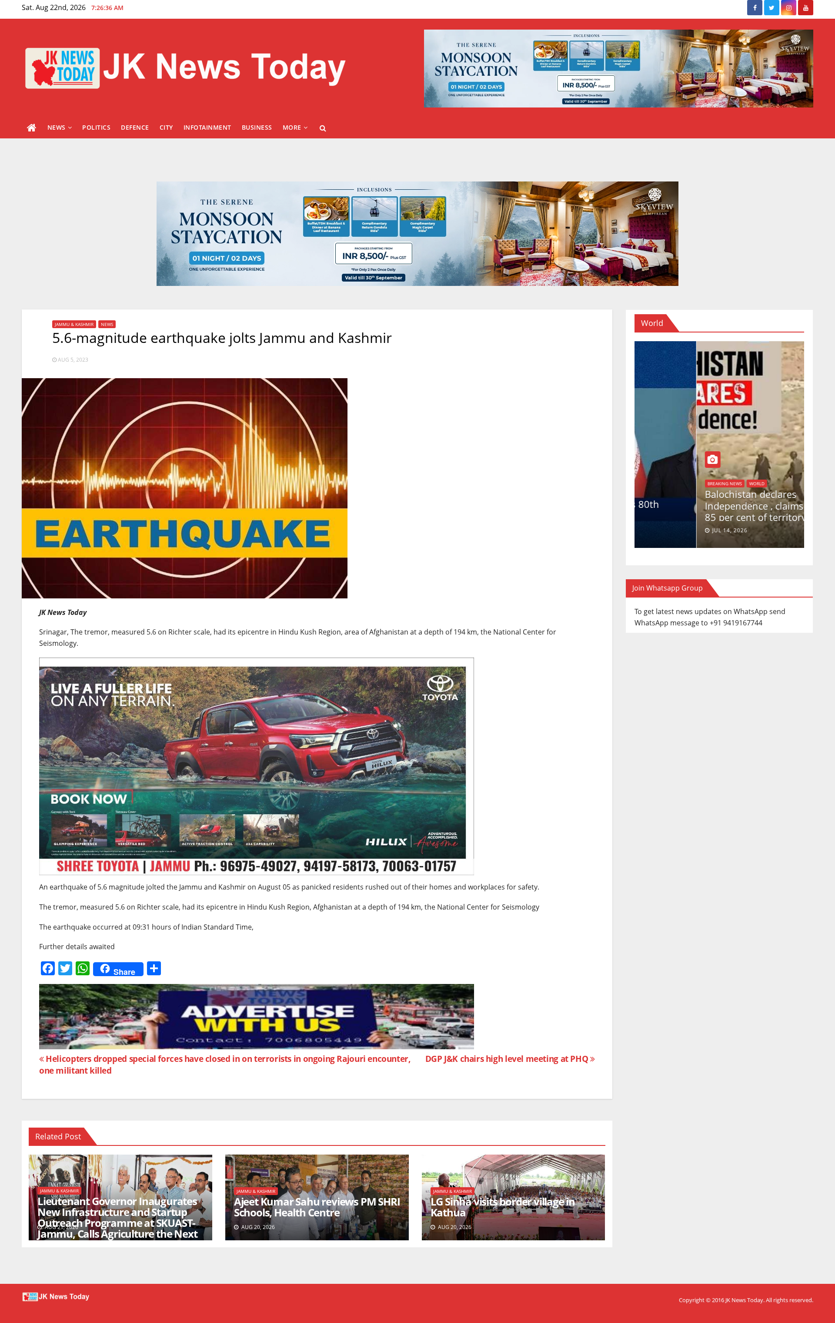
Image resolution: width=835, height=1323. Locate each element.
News (56, 127)
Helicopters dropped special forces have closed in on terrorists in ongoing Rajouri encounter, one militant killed (225, 1064)
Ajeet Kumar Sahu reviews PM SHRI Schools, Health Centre (317, 1206)
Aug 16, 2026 (669, 530)
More (292, 127)
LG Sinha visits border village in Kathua (503, 1206)
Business (257, 127)
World (653, 493)
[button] (323, 128)
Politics (96, 127)
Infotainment (207, 127)
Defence (135, 127)
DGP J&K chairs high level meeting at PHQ (507, 1058)
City (166, 127)
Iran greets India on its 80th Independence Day (705, 509)
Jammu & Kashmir (74, 324)
